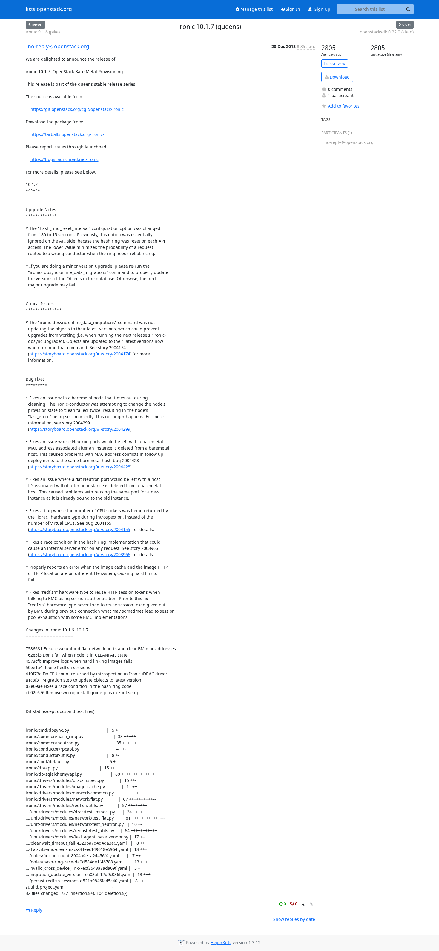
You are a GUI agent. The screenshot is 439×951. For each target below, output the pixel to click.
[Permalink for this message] (311, 904)
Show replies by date (294, 919)
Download (339, 77)
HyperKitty (221, 942)
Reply (36, 910)
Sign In (292, 9)
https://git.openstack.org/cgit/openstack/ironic (77, 109)
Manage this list (256, 9)
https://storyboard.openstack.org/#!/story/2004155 (79, 529)
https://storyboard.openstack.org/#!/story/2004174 (79, 354)
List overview (335, 63)
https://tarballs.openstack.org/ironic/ (67, 134)
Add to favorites (344, 106)
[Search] (408, 9)
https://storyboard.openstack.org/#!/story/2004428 (79, 467)
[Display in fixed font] (303, 905)
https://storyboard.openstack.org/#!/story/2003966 (79, 554)
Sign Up (321, 9)
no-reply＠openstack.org (58, 46)
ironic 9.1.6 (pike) (43, 32)
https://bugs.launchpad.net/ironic (64, 159)
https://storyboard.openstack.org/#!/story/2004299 (79, 429)
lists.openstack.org (49, 9)
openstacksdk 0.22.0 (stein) (387, 32)
